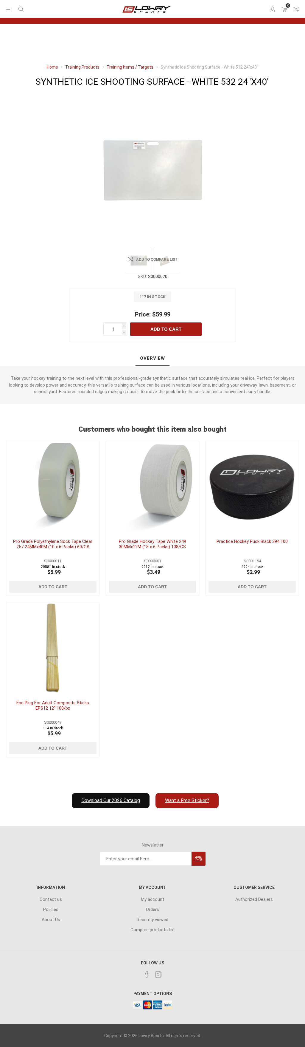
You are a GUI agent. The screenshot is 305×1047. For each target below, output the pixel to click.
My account (152, 899)
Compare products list (296, 9)
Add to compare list (156, 259)
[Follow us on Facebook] (147, 974)
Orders (152, 909)
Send (199, 859)
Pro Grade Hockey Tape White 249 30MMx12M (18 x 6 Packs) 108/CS (152, 544)
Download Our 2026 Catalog (110, 800)
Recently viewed (152, 919)
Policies (50, 909)
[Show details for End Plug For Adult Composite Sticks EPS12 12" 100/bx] (52, 649)
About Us (51, 919)
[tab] (152, 358)
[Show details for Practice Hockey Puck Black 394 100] (252, 488)
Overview (152, 358)
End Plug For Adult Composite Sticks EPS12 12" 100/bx (52, 705)
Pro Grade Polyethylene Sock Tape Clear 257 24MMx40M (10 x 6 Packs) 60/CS (52, 544)
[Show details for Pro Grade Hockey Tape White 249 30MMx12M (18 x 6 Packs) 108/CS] (152, 488)
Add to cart (165, 329)
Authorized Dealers (254, 899)
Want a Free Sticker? (187, 800)
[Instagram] (158, 974)
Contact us (51, 899)
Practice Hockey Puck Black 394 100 (252, 541)
